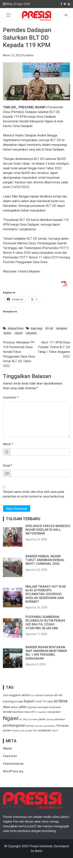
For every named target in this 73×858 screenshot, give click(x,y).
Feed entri (10, 756)
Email (6, 465)
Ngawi (11, 718)
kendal (7, 712)
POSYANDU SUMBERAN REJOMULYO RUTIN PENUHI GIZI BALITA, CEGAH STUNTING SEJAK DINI (45, 622)
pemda (30, 725)
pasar (42, 719)
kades (7, 333)
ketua (27, 711)
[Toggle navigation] (8, 15)
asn (33, 695)
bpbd (20, 701)
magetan (42, 712)
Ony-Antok (33, 719)
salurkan (31, 333)
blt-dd (49, 328)
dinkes (14, 707)
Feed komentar (13, 764)
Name (7, 444)
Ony (25, 719)
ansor (26, 695)
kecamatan (55, 707)
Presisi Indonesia (40, 846)
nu (20, 719)
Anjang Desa (15, 328)
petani (7, 730)
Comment (9, 397)
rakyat (19, 333)
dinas (6, 707)
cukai (49, 701)
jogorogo (32, 707)
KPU (33, 711)
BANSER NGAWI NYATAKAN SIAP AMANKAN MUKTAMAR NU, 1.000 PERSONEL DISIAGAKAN (46, 652)
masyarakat (54, 711)
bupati (29, 701)
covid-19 (40, 701)
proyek (28, 730)
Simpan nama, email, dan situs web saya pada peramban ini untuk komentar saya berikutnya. (34, 494)
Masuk (7, 748)
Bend (38, 851)
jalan (22, 707)
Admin (30, 55)
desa (63, 700)
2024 (5, 695)
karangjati (43, 707)
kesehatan (18, 711)
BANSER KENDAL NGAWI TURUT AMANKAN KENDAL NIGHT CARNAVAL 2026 (45, 560)
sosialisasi (44, 730)
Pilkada (16, 730)
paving (49, 719)
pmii (22, 730)
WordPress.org (13, 771)
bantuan (49, 695)
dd (55, 701)
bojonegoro (10, 701)
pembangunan (14, 725)
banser (40, 695)
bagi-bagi (36, 328)
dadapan (61, 328)
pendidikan (49, 726)
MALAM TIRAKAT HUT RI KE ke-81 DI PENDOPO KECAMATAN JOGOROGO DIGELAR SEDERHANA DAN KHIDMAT (46, 594)
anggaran (15, 695)
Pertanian (62, 725)
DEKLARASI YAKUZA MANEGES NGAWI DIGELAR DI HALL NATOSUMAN (48, 529)
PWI (35, 730)
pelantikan (59, 719)
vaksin (55, 730)
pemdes (38, 726)
